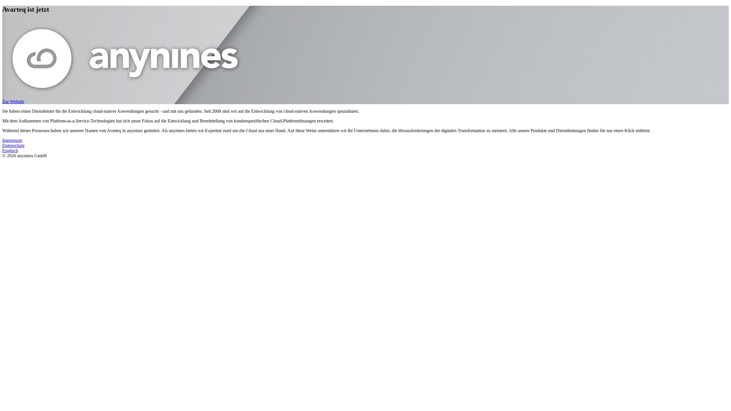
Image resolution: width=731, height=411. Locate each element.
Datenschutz (13, 145)
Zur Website (13, 101)
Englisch (10, 150)
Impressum (12, 140)
